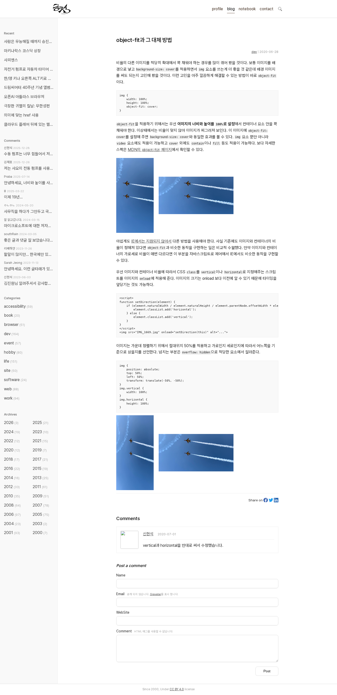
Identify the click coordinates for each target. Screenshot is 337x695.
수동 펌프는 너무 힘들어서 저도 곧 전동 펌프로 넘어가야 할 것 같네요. (28, 153)
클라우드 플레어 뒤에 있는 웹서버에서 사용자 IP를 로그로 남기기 (29, 124)
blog (231, 8)
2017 (40, 459)
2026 (11, 422)
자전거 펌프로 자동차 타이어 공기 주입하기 (29, 69)
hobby (13, 352)
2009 (41, 496)
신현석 (148, 534)
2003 (40, 523)
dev (254, 52)
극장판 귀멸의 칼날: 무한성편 (27, 106)
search (279, 8)
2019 (40, 450)
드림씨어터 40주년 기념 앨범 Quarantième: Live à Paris (29, 87)
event (12, 343)
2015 (40, 468)
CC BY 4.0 (177, 689)
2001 (12, 532)
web (11, 389)
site (10, 370)
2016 (12, 468)
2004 (12, 523)
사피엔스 (11, 60)
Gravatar (155, 594)
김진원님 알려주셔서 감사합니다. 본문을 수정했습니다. (28, 283)
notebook (247, 8)
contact (266, 8)
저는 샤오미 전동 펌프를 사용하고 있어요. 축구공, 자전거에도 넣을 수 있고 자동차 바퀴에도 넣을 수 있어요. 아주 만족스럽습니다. (28, 168)
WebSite (122, 612)
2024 (12, 431)
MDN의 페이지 (150, 149)
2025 (40, 422)
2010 (12, 496)
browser (14, 324)
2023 (40, 431)
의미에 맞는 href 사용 (21, 115)
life (10, 361)
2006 (12, 514)
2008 (12, 505)
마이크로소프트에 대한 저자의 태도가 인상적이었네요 (28, 225)
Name (120, 575)
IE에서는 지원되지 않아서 (151, 241)
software (15, 379)
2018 (11, 459)
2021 (40, 440)
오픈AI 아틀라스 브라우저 (24, 96)
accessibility (18, 306)
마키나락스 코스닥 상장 (22, 50)
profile (217, 8)
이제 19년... (13, 197)
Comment (124, 631)
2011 (40, 486)
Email (120, 594)
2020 (12, 450)
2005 (41, 514)
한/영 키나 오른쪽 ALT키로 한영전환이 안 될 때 (29, 78)
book (12, 315)
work (11, 398)
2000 (40, 532)
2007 (41, 505)
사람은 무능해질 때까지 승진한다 (29, 41)
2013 (40, 477)
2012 (12, 486)
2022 (12, 440)
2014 (11, 477)
